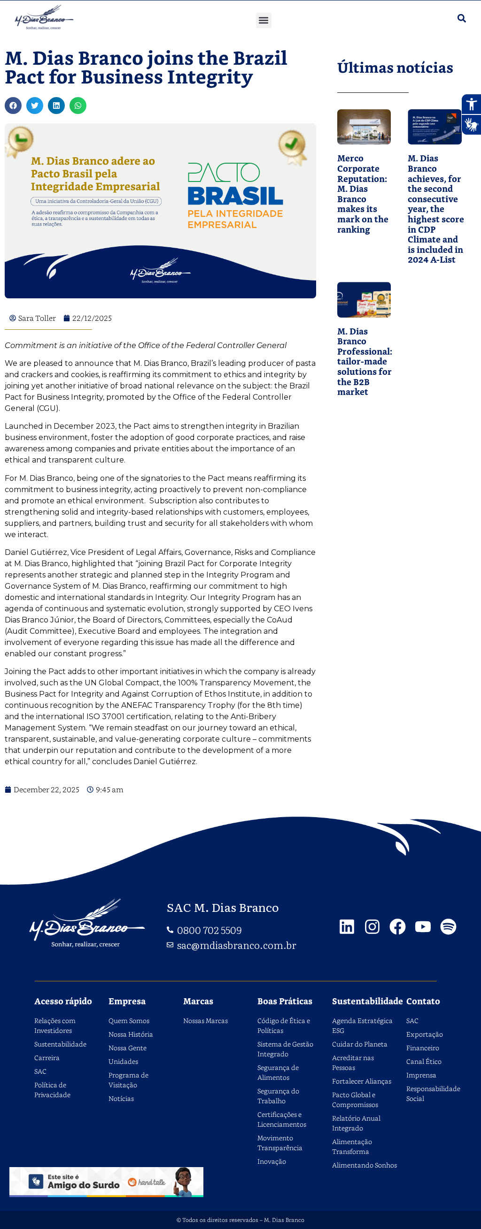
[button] (264, 20)
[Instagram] (372, 926)
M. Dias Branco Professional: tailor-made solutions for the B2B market (364, 362)
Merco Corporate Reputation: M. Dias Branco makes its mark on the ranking (362, 194)
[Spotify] (448, 926)
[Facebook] (397, 926)
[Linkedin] (346, 926)
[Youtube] (422, 926)
